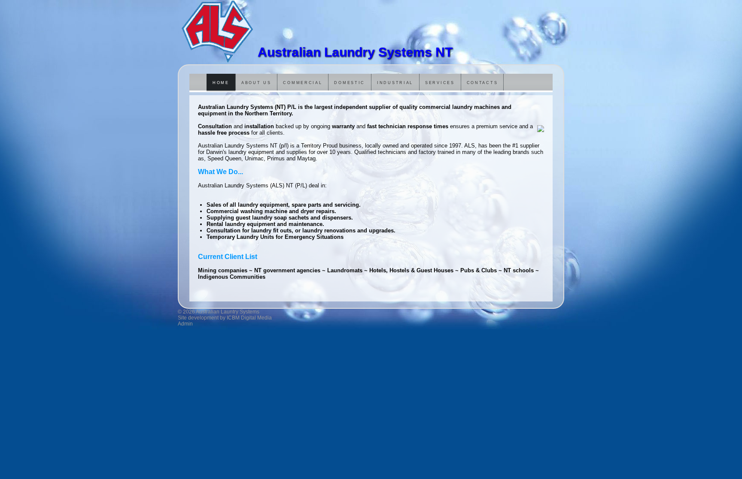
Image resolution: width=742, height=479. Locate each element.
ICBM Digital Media (249, 318)
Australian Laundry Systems (218, 32)
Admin (185, 324)
